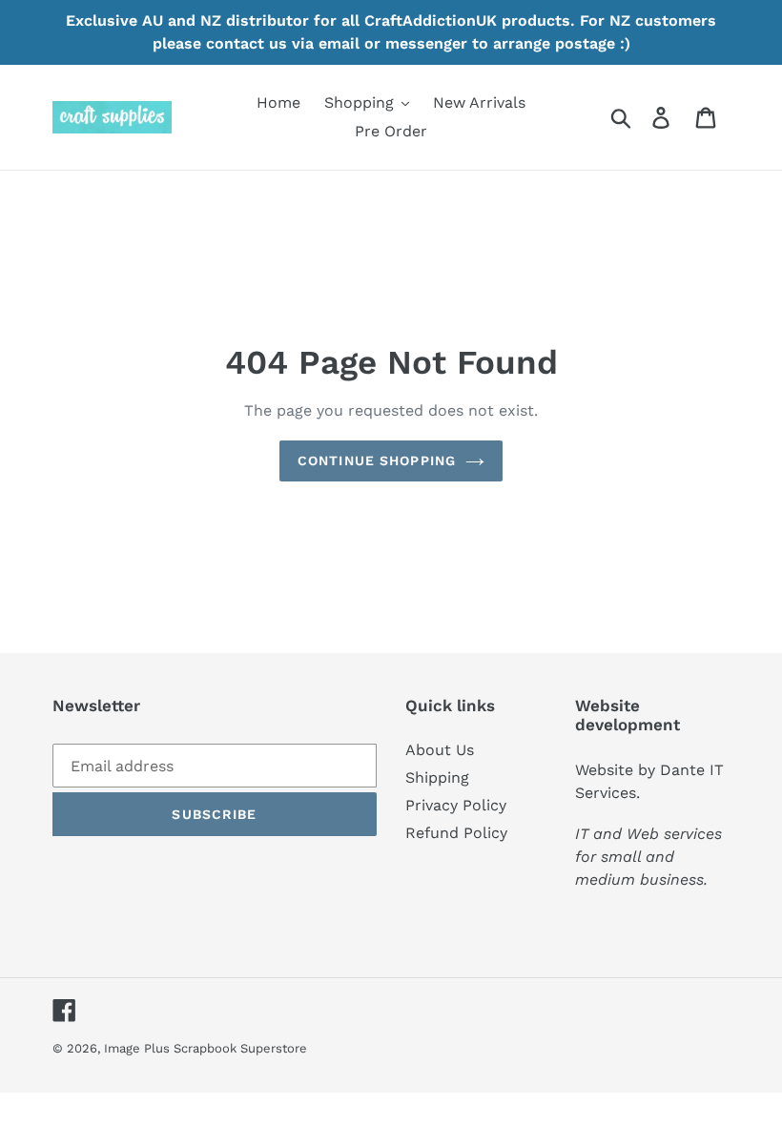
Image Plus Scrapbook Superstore (205, 1048)
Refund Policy (456, 833)
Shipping (437, 777)
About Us (439, 750)
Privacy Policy (455, 805)
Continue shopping (377, 460)
